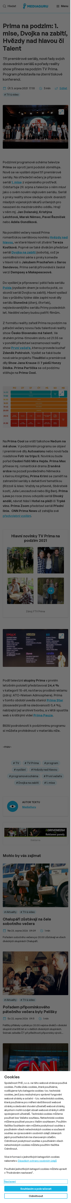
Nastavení (10, 1181)
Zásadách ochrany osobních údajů (37, 1160)
